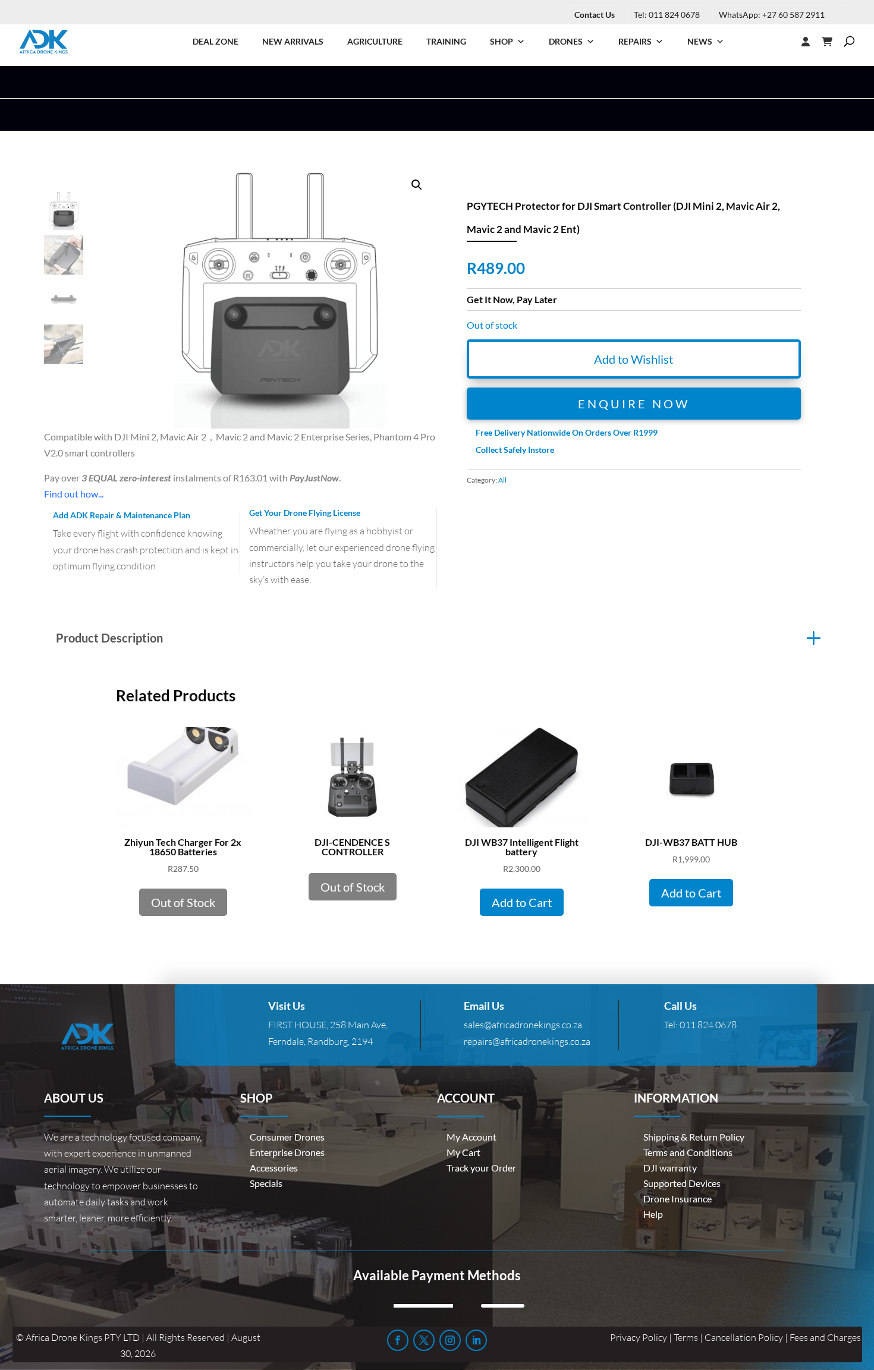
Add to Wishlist (633, 359)
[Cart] (833, 41)
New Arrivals (292, 41)
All (502, 479)
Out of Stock (183, 902)
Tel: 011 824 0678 (667, 15)
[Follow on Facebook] (397, 1340)
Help (653, 1214)
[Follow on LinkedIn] (476, 1340)
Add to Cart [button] (522, 902)
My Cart (463, 1152)
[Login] (782, 41)
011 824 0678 (708, 1025)
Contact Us (594, 15)
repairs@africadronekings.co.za (527, 1041)
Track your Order (481, 1167)
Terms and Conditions (687, 1152)
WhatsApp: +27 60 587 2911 (772, 15)
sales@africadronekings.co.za (523, 1025)
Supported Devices (682, 1183)
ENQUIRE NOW (634, 403)
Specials (266, 1183)
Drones (566, 41)
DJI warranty (670, 1167)
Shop (501, 41)
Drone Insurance (677, 1198)
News (699, 41)
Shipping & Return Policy (693, 1136)
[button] (416, 185)
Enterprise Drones (287, 1152)
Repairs (635, 41)
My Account (471, 1136)
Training (446, 41)
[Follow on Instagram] (450, 1340)
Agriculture (375, 41)
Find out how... (73, 493)
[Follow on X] (424, 1340)
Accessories (274, 1167)
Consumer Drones (287, 1136)
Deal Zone (215, 41)
